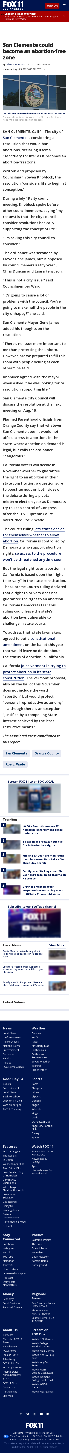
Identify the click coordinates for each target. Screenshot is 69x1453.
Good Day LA (13, 1079)
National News (11, 1045)
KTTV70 (7, 1225)
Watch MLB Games (43, 1350)
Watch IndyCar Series (40, 1364)
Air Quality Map (40, 1045)
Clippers (36, 1096)
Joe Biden (37, 1252)
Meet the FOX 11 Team (12, 1340)
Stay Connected (11, 1237)
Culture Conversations (11, 1216)
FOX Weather (39, 1070)
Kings (35, 1113)
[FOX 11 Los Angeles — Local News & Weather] (13, 5)
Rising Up (8, 1206)
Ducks (35, 1117)
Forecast (37, 1033)
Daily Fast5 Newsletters (10, 1283)
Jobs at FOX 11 (11, 1355)
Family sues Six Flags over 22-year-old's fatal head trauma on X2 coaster (44, 874)
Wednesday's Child (13, 1164)
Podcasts (8, 1277)
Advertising (9, 1359)
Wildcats (36, 1109)
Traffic (35, 1037)
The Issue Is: (10, 1155)
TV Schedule (10, 1346)
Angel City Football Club (42, 1127)
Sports (37, 1079)
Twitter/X (8, 1265)
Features (10, 1146)
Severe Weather (41, 1061)
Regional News (39, 1296)
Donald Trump (40, 1248)
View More (56, 945)
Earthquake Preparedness (39, 1056)
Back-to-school (11, 1096)
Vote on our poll (12, 1105)
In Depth (8, 1159)
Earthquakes (39, 1050)
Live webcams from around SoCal (43, 1172)
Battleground (39, 1265)
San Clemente (43, 64)
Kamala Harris (40, 1260)
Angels (35, 1105)
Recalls (7, 1058)
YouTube (8, 1256)
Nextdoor (8, 1260)
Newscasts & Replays (39, 1160)
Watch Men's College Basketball (42, 1371)
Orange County (46, 753)
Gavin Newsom (40, 1256)
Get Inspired (10, 1201)
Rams (35, 1084)
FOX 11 (31, 64)
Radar (35, 1041)
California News (12, 1037)
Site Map (8, 1395)
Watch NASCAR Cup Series (43, 1356)
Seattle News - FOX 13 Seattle (43, 1319)
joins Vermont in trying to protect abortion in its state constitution (34, 671)
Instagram (9, 1248)
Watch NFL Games (42, 1339)
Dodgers (37, 1100)
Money (8, 1294)
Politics (7, 1062)
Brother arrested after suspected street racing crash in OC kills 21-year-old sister (43, 890)
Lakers (35, 1092)
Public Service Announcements (12, 1373)
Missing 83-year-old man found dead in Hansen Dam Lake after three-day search (44, 859)
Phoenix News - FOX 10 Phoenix (41, 1312)
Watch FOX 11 (42, 1146)
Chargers (37, 1088)
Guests (7, 1084)
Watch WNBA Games (39, 1386)
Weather (38, 1028)
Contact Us (9, 1387)
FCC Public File (11, 1363)
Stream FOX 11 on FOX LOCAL (42, 1153)
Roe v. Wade (15, 764)
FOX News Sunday (13, 1066)
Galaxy (35, 1133)
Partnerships (10, 1391)
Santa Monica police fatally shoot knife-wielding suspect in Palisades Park (22, 954)
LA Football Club (41, 1121)
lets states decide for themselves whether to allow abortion (34, 535)
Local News (12, 945)
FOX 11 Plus (10, 1383)
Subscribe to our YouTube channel (32, 906)
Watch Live (52, 6)
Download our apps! (14, 1273)
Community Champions (9, 1181)
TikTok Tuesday (12, 1109)
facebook (21, 1414)
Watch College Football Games (41, 1345)
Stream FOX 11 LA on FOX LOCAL (31, 781)
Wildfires (36, 1065)
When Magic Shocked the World (13, 1188)
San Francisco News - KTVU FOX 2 (43, 1304)
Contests (8, 1335)
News (7, 1028)
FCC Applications (12, 1367)
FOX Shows (9, 1350)
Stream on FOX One (40, 1332)
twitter (28, 1414)
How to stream (11, 1269)
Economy (8, 1299)
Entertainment (11, 1050)
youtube (41, 1414)
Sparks (35, 1137)
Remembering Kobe (14, 1221)
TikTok (7, 1252)
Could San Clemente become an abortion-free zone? (34, 113)
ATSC (6, 1379)
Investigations (11, 1210)
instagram (34, 1414)
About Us (10, 1330)
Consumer (9, 1054)
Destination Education (9, 1196)
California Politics (41, 1239)
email (48, 1414)
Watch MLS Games (43, 1391)
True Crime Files (12, 1168)
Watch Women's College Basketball (42, 1378)
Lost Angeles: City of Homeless (13, 1174)
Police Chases (11, 1041)
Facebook (8, 1244)
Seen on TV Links (12, 1100)
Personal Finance (12, 1307)
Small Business (11, 1303)
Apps (34, 1166)
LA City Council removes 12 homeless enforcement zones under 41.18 (43, 829)
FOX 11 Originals (12, 1151)
